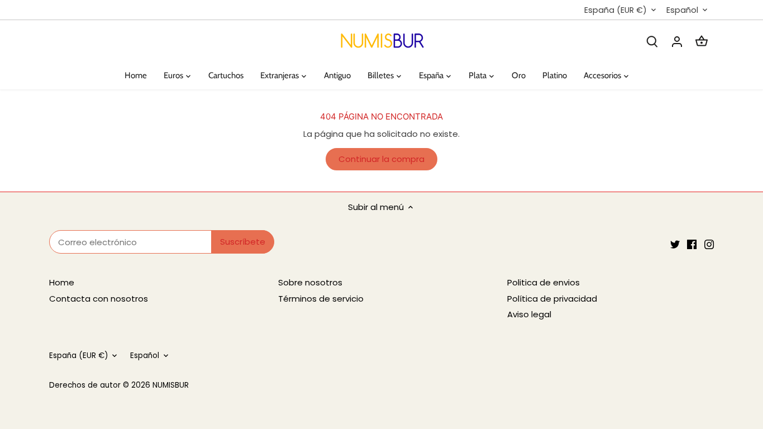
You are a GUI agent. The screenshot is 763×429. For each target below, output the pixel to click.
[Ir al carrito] (701, 41)
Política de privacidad (552, 298)
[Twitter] (675, 244)
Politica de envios (543, 282)
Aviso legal (529, 314)
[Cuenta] (677, 41)
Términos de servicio (321, 298)
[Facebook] (692, 244)
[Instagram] (709, 244)
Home (61, 282)
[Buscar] (652, 41)
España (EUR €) (615, 10)
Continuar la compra (381, 159)
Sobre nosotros (310, 282)
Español (682, 10)
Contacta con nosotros (98, 298)
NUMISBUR (170, 385)
